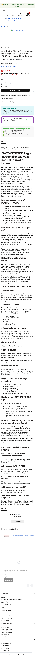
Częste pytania (5, 634)
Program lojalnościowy (7, 615)
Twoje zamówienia (6, 643)
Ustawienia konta (5, 648)
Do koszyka (8, 580)
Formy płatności (5, 616)
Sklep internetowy (15, 654)
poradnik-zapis (5, 645)
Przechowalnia (5, 650)
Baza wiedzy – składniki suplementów (11, 599)
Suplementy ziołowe (13, 26)
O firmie (3, 597)
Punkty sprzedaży (6, 604)
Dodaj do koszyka (15, 90)
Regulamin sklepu (5, 627)
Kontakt (3, 607)
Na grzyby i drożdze (25, 26)
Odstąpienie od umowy (7, 631)
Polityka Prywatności (6, 632)
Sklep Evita (4, 26)
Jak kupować (4, 636)
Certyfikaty (4, 601)
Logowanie (4, 646)
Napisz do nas (27, 119)
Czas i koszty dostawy (7, 618)
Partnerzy (3, 606)
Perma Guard (5, 48)
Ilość (2, 79)
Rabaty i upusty (5, 620)
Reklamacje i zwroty (6, 629)
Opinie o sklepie (5, 602)
